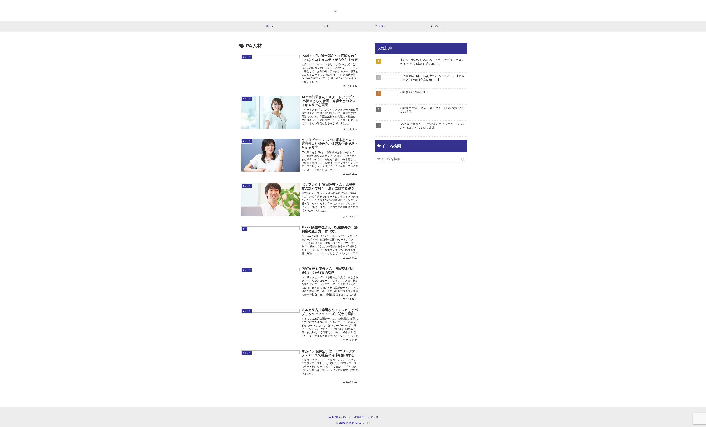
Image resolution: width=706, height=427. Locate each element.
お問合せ (373, 417)
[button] (463, 159)
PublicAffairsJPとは (339, 417)
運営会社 (359, 417)
